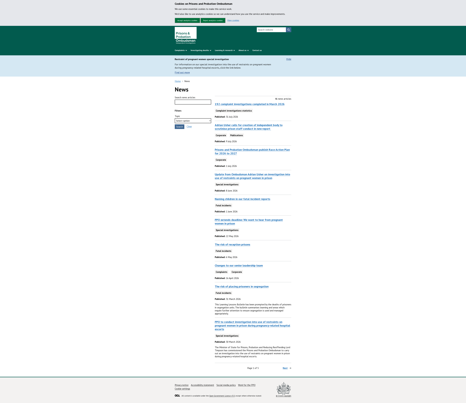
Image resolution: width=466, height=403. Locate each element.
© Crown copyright (283, 396)
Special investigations (227, 184)
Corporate (221, 135)
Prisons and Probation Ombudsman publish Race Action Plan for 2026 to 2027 (252, 151)
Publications (236, 135)
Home (178, 81)
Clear (189, 126)
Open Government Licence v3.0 (222, 396)
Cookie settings (182, 388)
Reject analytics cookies (213, 20)
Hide (288, 59)
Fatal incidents (223, 205)
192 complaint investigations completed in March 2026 (250, 104)
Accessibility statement (202, 385)
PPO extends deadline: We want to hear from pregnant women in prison (249, 221)
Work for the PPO (246, 385)
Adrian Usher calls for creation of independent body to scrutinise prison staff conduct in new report (249, 127)
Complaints (221, 271)
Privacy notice (181, 385)
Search (179, 126)
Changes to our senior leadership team (239, 265)
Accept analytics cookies (187, 20)
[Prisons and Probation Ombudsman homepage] (186, 36)
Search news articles (185, 97)
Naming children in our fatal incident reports (242, 199)
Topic (177, 116)
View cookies (233, 20)
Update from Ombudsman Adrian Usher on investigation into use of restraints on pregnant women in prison (252, 176)
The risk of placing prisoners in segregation (242, 286)
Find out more (182, 72)
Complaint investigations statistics (234, 110)
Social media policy (226, 385)
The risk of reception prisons (232, 244)
